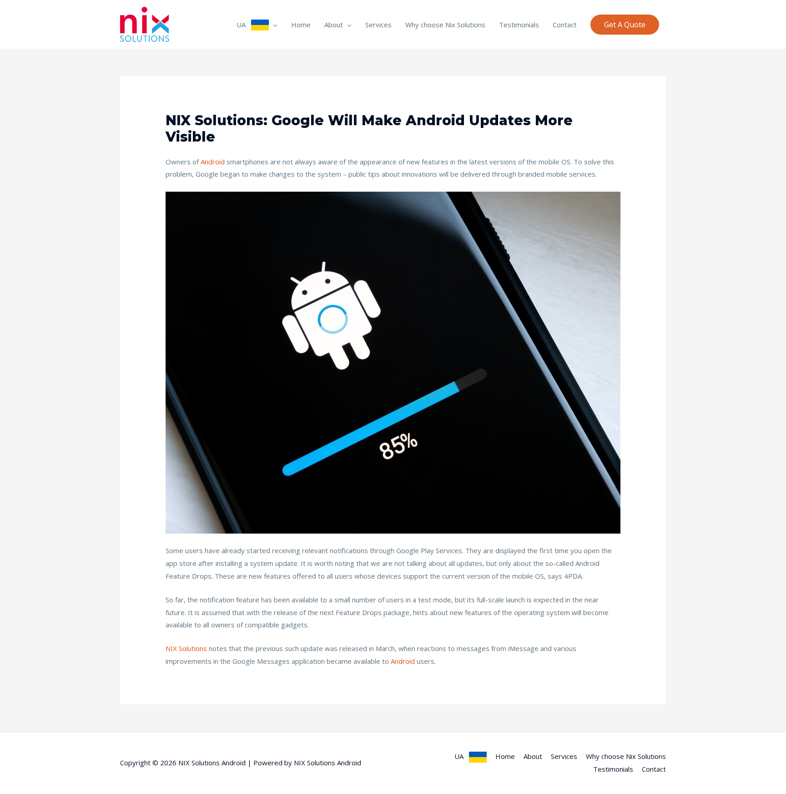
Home (301, 24)
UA (244, 24)
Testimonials (519, 24)
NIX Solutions (186, 648)
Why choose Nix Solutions (445, 24)
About (333, 24)
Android (213, 161)
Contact (565, 24)
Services (378, 24)
